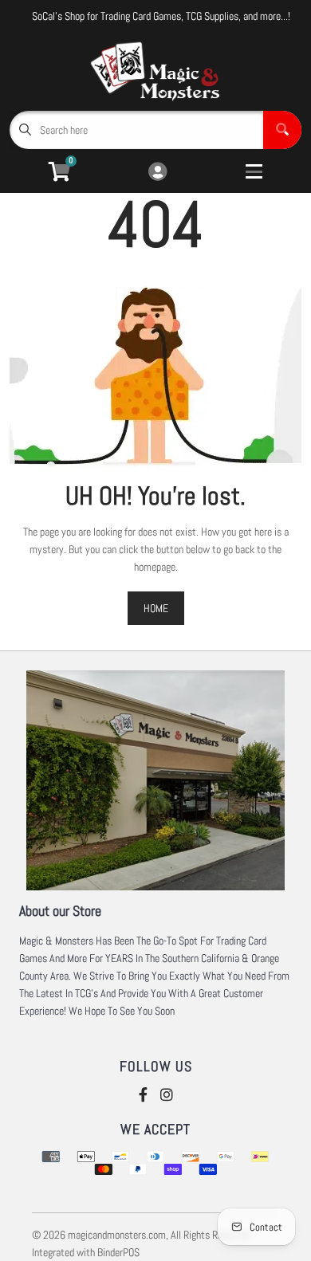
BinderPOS (118, 1252)
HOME (156, 608)
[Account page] (157, 172)
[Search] (282, 130)
